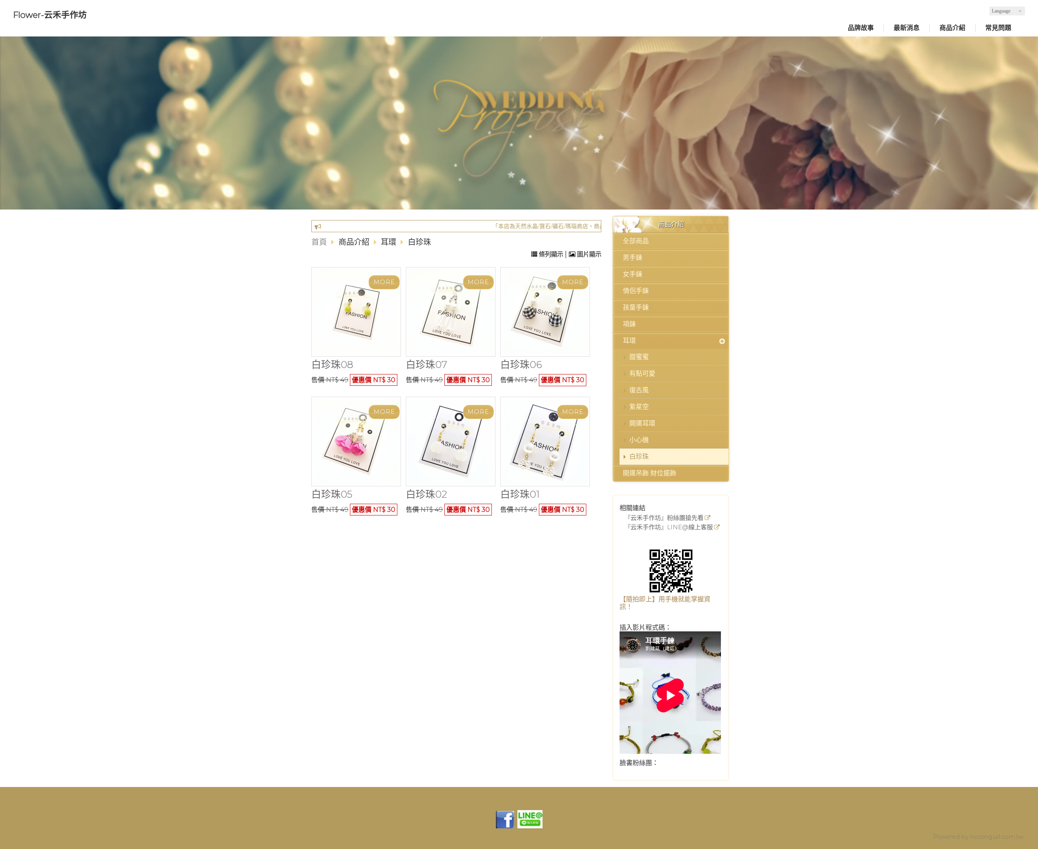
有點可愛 (642, 373)
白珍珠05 (331, 494)
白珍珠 (639, 456)
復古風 (639, 390)
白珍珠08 (332, 364)
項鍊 (629, 324)
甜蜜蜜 (639, 357)
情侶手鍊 (636, 291)
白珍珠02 (426, 494)
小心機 (639, 440)
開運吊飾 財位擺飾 (649, 473)
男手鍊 (632, 257)
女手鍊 (632, 274)
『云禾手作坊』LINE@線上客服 (668, 527)
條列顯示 (551, 254)
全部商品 (636, 241)
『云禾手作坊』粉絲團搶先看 (663, 518)
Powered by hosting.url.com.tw (978, 836)
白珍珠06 (521, 364)
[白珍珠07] (450, 311)
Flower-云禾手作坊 (50, 15)
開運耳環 (642, 423)
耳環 (629, 340)
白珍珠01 (520, 494)
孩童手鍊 (636, 307)
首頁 (319, 242)
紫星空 (639, 407)
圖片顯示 (588, 254)
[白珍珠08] (356, 312)
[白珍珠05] (356, 441)
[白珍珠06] (545, 312)
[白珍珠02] (450, 441)
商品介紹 (355, 242)
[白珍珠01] (545, 441)
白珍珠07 (426, 364)
